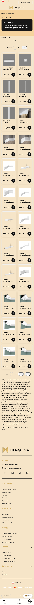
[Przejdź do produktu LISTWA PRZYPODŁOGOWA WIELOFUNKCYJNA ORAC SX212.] (25, 272)
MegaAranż (7, 13)
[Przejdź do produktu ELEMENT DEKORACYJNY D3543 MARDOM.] (25, 60)
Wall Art (4, 495)
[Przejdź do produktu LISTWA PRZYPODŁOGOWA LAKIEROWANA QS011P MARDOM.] (25, 139)
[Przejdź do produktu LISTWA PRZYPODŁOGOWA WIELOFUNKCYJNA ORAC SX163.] (25, 219)
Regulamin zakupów (8, 561)
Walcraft (4, 498)
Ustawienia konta (7, 523)
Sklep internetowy (16, 595)
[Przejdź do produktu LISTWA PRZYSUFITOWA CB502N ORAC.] (9, 325)
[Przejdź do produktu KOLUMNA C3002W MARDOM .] (25, 86)
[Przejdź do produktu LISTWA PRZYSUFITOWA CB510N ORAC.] (9, 351)
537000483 (26, 2)
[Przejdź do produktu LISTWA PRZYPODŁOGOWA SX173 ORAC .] (9, 166)
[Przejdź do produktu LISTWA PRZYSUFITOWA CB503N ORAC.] (25, 325)
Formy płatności (7, 536)
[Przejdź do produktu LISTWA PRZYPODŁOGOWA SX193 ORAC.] (9, 192)
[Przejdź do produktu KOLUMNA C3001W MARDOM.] (9, 86)
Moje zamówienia (7, 517)
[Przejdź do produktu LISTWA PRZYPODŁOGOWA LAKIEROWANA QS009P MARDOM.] (9, 139)
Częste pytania (6, 556)
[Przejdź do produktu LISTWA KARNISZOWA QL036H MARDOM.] (25, 113)
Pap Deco (5, 501)
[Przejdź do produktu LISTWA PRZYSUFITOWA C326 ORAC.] (9, 298)
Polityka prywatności (8, 558)
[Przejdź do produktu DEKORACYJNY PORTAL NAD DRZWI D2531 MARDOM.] (9, 60)
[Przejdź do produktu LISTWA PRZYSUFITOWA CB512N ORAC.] (25, 351)
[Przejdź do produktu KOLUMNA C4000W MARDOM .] (9, 113)
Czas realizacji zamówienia (10, 533)
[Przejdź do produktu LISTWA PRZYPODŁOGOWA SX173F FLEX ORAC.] (25, 166)
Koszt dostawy (6, 539)
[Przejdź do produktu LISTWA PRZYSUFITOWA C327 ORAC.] (25, 298)
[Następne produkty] (21, 374)
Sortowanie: (17, 41)
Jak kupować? (6, 553)
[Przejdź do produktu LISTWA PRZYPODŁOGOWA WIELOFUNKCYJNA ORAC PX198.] (25, 192)
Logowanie (5, 514)
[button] (17, 484)
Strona (9, 48)
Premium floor (6, 504)
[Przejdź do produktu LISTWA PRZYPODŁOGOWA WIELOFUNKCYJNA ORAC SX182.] (25, 245)
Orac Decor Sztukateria (9, 489)
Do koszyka (13, 75)
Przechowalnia (6, 520)
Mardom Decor (6, 492)
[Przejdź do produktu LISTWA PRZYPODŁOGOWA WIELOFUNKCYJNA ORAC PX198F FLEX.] (9, 219)
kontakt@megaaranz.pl (12, 468)
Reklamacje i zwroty (8, 542)
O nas (4, 572)
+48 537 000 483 (12, 464)
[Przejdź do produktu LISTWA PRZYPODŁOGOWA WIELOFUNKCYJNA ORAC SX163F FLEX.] (9, 245)
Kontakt (4, 575)
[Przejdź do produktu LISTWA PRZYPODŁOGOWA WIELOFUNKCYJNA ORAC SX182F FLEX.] (9, 272)
